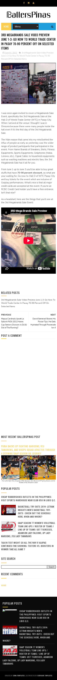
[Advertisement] (25, 366)
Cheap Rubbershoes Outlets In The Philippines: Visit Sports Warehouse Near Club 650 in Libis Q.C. (28, 498)
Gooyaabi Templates (44, 675)
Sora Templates (19, 675)
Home (6, 26)
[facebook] (24, 3)
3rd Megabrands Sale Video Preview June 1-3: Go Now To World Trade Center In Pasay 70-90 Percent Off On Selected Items (27, 56)
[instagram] (28, 3)
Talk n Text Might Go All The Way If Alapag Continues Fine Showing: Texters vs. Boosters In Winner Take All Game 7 (27, 546)
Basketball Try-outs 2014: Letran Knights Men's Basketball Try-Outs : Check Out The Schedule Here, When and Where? (36, 511)
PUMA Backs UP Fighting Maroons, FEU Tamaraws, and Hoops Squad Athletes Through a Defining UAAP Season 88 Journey (28, 449)
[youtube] (33, 3)
